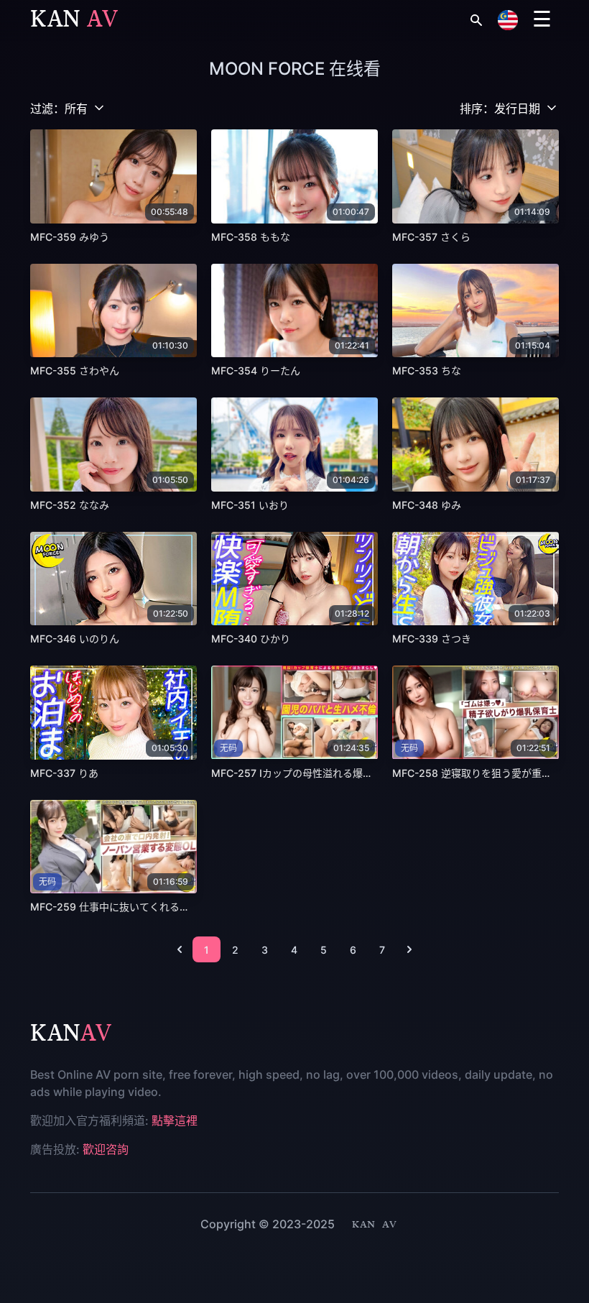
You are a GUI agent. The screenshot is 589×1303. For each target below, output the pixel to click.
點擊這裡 (175, 1120)
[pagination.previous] (180, 949)
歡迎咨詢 (106, 1149)
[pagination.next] (409, 949)
